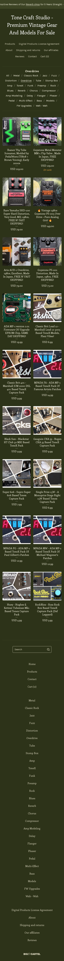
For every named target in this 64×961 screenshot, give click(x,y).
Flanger (41, 95)
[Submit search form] (48, 649)
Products (10, 43)
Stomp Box (51, 80)
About (9, 50)
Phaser (53, 95)
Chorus (34, 90)
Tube (38, 80)
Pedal (12, 100)
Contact (32, 56)
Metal (16, 75)
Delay (30, 95)
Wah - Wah (41, 105)
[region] (32, 4)
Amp (9, 85)
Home (32, 664)
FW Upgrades (24, 105)
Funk (30, 85)
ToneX (20, 85)
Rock (53, 85)
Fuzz (54, 75)
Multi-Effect (25, 100)
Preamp (41, 85)
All (7, 75)
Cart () (45, 56)
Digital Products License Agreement (39, 43)
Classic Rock (31, 75)
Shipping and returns (28, 50)
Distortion (11, 80)
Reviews (19, 56)
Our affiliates (51, 50)
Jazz (44, 75)
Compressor (49, 90)
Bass (39, 100)
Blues (10, 90)
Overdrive (26, 80)
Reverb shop (22, 4)
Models (50, 100)
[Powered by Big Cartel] (32, 954)
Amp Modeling (14, 95)
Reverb (21, 90)
